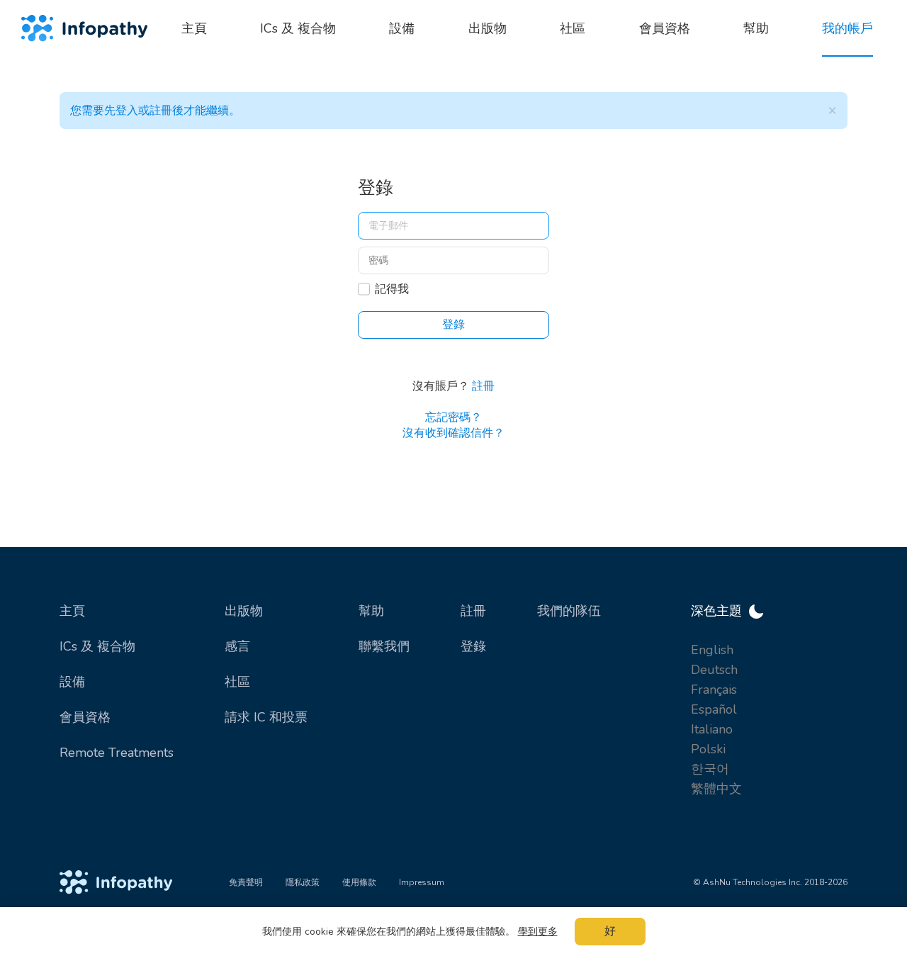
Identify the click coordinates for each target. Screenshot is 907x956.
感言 (237, 646)
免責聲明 (246, 882)
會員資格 (85, 717)
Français (714, 689)
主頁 (72, 610)
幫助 (371, 610)
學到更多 (538, 931)
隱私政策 (303, 882)
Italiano (712, 729)
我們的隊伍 (569, 610)
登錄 (473, 646)
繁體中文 (716, 788)
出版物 (244, 610)
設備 (72, 681)
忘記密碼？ (453, 417)
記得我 (392, 289)
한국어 (710, 768)
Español (714, 709)
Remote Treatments (117, 752)
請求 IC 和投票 (266, 717)
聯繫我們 (384, 646)
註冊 (483, 386)
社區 (237, 681)
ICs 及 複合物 (97, 646)
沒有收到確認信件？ (453, 433)
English (712, 649)
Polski (708, 749)
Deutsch (714, 669)
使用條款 (359, 882)
